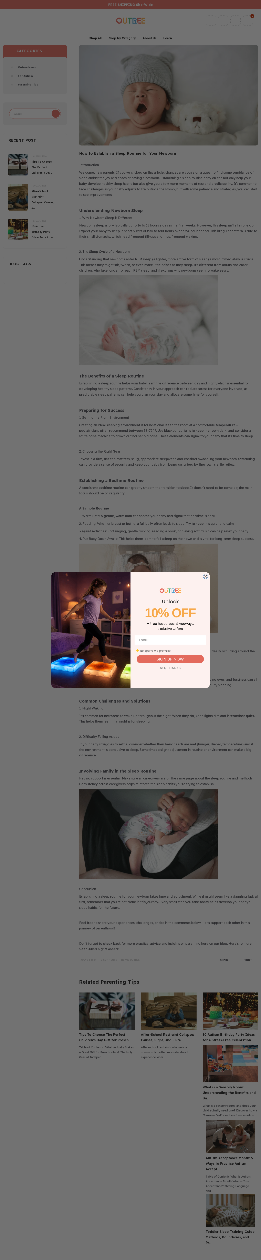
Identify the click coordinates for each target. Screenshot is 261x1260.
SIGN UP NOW (170, 659)
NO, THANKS (170, 668)
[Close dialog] (205, 576)
